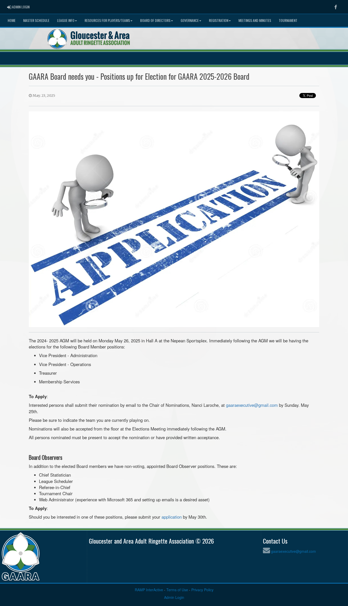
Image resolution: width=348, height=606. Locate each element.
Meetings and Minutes (254, 20)
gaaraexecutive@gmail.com (252, 405)
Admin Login (174, 597)
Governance (190, 20)
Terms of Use (177, 589)
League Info (65, 20)
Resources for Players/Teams (107, 20)
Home (12, 20)
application (172, 517)
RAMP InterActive (149, 589)
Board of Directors (155, 20)
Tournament (288, 20)
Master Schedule (36, 20)
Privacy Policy (202, 589)
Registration (218, 20)
